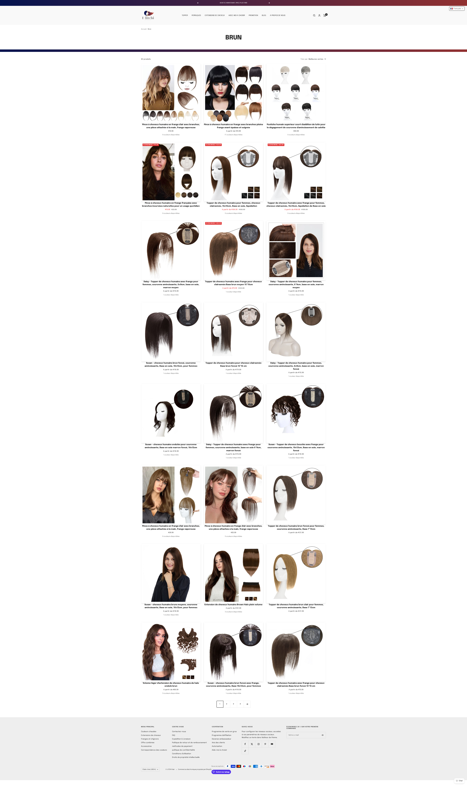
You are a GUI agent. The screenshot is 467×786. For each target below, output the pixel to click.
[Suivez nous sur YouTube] (272, 744)
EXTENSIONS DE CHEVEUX (215, 15)
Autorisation (217, 746)
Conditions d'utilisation (181, 754)
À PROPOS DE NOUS (277, 15)
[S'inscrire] (322, 735)
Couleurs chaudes (148, 731)
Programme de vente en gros (224, 731)
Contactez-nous (179, 731)
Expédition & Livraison (181, 739)
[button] (456, 8)
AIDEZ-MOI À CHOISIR (237, 15)
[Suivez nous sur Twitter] (251, 744)
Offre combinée (147, 742)
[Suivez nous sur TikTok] (245, 750)
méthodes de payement (182, 746)
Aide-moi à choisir (219, 750)
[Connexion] (319, 15)
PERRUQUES (196, 15)
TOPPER (185, 15)
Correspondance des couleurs (154, 750)
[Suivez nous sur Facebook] (245, 744)
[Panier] (324, 15)
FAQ (173, 735)
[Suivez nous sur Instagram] (258, 744)
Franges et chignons (150, 739)
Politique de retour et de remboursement (189, 742)
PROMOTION (253, 15)
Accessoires (146, 746)
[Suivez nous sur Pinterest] (265, 744)
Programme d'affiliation (221, 735)
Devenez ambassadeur (221, 739)
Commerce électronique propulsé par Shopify (194, 769)
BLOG (264, 15)
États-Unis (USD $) (149, 769)
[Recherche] (314, 15)
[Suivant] (247, 704)
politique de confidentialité (183, 750)
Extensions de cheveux (151, 735)
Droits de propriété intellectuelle (186, 757)
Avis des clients (218, 742)
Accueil (143, 29)
